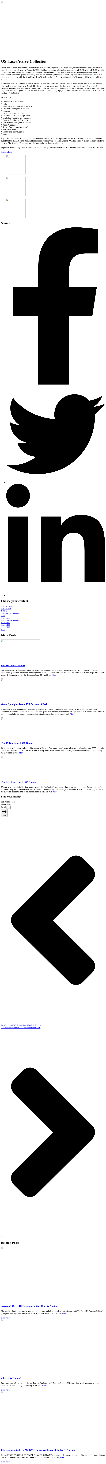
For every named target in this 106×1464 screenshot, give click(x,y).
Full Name (5, 802)
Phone (4, 804)
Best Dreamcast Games (13, 665)
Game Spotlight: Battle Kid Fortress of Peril (24, 704)
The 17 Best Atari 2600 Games (17, 743)
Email (3, 807)
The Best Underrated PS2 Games (18, 782)
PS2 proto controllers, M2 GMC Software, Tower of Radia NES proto (38, 1450)
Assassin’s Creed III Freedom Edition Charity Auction (29, 1306)
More (54, 675)
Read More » (6, 1318)
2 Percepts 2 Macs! (11, 1378)
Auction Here (6, 152)
